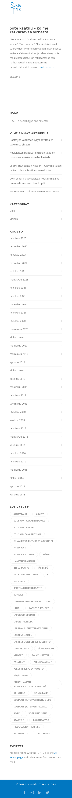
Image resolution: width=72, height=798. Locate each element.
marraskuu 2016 (19, 436)
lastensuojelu (22, 635)
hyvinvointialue (23, 554)
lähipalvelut (46, 648)
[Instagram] (32, 792)
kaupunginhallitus (25, 574)
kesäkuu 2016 (17, 445)
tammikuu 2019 (18, 403)
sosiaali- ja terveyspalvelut (31, 706)
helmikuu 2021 (18, 312)
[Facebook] (24, 792)
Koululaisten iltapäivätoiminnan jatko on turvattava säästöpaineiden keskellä (32, 155)
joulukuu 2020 (18, 321)
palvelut (19, 661)
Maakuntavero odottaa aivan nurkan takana (34, 191)
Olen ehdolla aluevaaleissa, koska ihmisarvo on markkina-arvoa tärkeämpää (34, 181)
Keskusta (19, 581)
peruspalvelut (43, 661)
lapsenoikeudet (39, 608)
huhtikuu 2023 (18, 254)
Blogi (13, 210)
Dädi (53, 784)
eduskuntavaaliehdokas (29, 520)
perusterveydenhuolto (28, 668)
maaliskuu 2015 (18, 469)
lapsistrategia (23, 621)
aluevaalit (20, 514)
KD (48, 574)
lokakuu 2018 (17, 420)
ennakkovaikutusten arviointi (33, 541)
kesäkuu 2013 (17, 494)
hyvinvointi (20, 547)
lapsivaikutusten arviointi (30, 628)
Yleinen (14, 219)
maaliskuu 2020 (18, 345)
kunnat (18, 594)
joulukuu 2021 (18, 271)
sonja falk (41, 693)
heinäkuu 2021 (18, 287)
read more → (46, 67)
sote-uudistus (37, 713)
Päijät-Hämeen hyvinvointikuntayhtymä (29, 684)
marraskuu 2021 (19, 279)
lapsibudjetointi (24, 614)
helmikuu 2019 (18, 395)
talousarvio (41, 720)
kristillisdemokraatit (27, 587)
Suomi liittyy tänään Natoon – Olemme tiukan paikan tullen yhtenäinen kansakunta (36, 168)
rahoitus (19, 693)
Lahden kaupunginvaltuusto (32, 601)
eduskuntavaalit (24, 527)
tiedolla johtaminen (26, 726)
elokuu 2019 (17, 370)
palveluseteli (40, 655)
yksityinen (43, 733)
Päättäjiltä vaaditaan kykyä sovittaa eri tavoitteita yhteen (31, 142)
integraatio (21, 567)
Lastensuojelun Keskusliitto (32, 641)
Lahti (16, 608)
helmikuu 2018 (18, 428)
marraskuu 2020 (19, 329)
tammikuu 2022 (18, 263)
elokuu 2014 (17, 478)
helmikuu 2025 (18, 238)
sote (16, 713)
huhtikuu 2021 (18, 296)
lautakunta (21, 648)
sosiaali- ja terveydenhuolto (32, 699)
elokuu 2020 (17, 337)
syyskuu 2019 (17, 362)
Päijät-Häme (20, 675)
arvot (40, 514)
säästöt (18, 720)
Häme (46, 554)
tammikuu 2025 (18, 246)
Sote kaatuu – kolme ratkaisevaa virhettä (29, 29)
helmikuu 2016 (18, 461)
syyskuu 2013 (17, 486)
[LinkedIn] (39, 792)
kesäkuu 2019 (17, 378)
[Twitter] (47, 792)
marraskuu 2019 (19, 354)
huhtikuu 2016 (18, 453)
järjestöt (44, 567)
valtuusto (20, 733)
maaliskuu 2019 (18, 387)
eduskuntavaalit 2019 (27, 534)
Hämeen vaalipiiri (24, 561)
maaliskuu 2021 (18, 304)
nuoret (18, 655)
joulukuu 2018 (18, 411)
